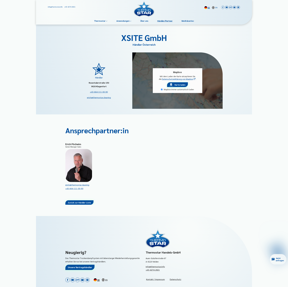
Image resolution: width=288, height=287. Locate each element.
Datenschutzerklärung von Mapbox (179, 79)
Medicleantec (188, 21)
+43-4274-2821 (153, 270)
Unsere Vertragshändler (80, 267)
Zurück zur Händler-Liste (79, 202)
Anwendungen (122, 21)
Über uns (144, 21)
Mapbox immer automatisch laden (178, 89)
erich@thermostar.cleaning (99, 97)
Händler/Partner (165, 21)
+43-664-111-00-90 (99, 92)
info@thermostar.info (155, 266)
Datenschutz (175, 279)
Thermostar (100, 21)
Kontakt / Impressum (155, 279)
